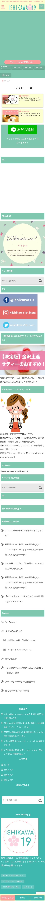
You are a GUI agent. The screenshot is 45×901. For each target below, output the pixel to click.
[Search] (40, 281)
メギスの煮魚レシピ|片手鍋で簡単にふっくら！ (24, 533)
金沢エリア (17, 67)
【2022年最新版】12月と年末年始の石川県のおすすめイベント (24, 599)
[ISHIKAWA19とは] (19, 837)
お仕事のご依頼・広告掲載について (22, 640)
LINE (22, 898)
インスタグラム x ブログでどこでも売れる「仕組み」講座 (24, 670)
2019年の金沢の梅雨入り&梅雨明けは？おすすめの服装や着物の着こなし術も (24, 734)
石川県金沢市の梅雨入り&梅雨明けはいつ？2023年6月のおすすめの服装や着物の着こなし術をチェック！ (24, 582)
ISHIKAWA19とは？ (5, 67)
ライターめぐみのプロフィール (20, 650)
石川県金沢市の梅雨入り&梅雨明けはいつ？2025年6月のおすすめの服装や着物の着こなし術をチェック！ (24, 549)
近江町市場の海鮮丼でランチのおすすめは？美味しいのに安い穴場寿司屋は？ (24, 752)
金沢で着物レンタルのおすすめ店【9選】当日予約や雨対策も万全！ (24, 716)
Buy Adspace (11, 622)
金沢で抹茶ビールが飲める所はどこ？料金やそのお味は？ (29, 114)
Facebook (37, 898)
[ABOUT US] (22, 243)
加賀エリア (39, 67)
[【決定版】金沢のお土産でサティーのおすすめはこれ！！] (22, 360)
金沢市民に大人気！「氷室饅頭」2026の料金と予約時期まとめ (24, 566)
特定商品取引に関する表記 (17, 690)
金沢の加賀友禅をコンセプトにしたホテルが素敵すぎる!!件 (30, 99)
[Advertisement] (22, 36)
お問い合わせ (8, 898)
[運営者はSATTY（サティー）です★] (16, 413)
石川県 (6, 765)
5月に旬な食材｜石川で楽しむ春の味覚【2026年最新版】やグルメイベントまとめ (24, 725)
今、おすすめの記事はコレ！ (23, 62)
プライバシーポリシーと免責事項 (20, 682)
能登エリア (28, 67)
